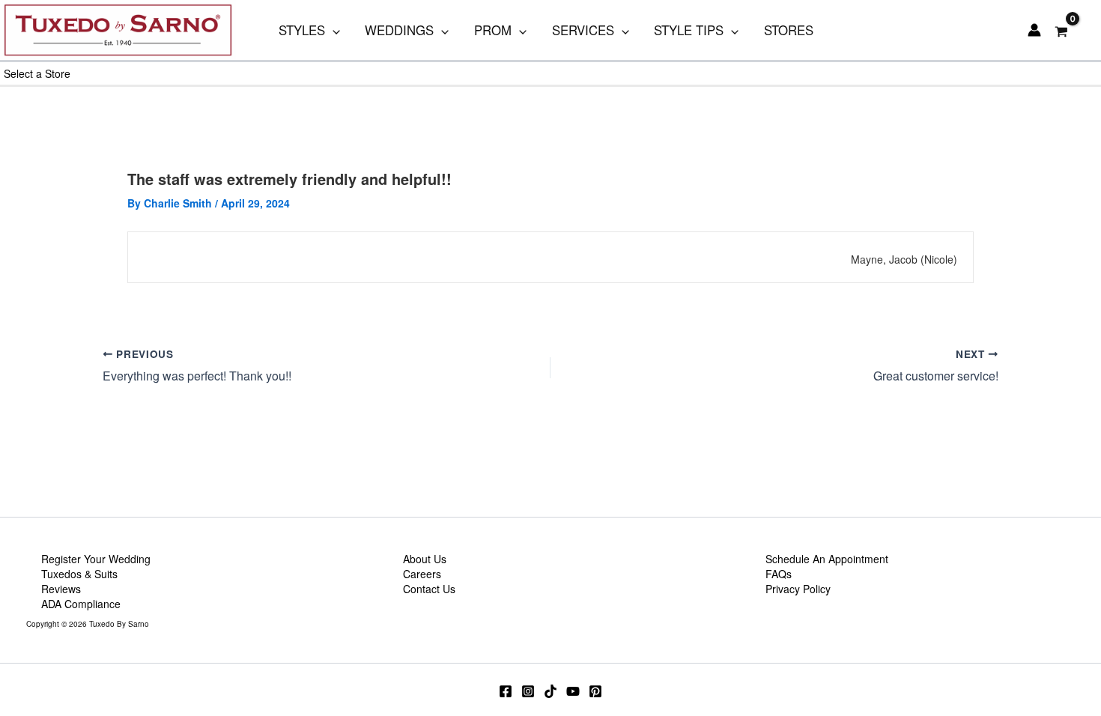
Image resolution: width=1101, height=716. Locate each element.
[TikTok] (550, 691)
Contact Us (429, 588)
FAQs (778, 573)
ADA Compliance (81, 603)
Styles (302, 30)
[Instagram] (528, 691)
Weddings (399, 30)
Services (583, 30)
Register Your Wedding (96, 558)
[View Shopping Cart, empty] (1062, 30)
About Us (424, 558)
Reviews (61, 588)
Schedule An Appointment (826, 558)
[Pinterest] (595, 691)
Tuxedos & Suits (79, 573)
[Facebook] (505, 691)
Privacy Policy (798, 588)
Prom (493, 30)
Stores (788, 30)
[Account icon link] (1034, 30)
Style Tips (689, 30)
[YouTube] (573, 691)
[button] (332, 30)
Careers (422, 573)
